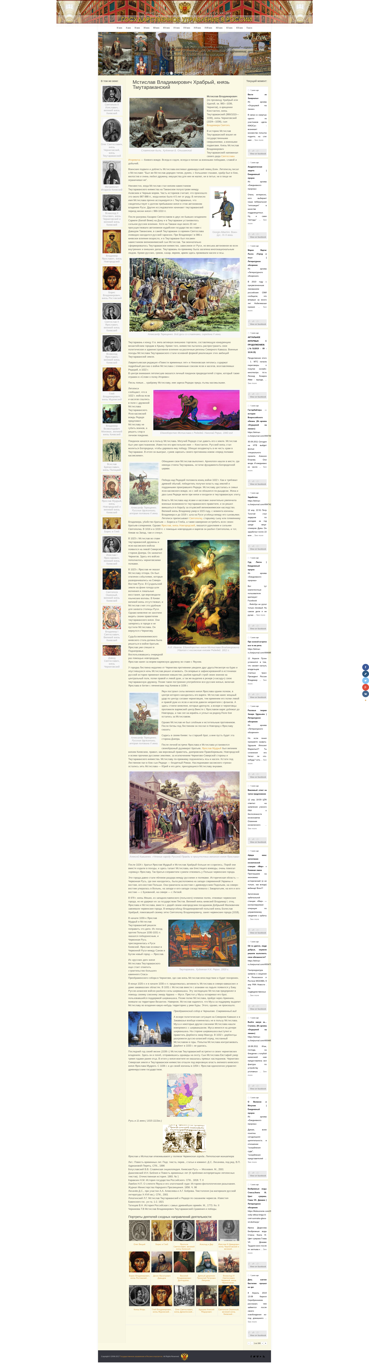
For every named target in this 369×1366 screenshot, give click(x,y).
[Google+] (365, 687)
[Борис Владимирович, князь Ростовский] (112, 279)
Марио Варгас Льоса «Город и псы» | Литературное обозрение (257, 257)
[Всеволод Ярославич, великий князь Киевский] (112, 344)
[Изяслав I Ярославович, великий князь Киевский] (112, 545)
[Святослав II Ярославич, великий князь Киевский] (112, 312)
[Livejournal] (365, 674)
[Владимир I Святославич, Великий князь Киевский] (112, 618)
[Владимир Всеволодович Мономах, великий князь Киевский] (112, 414)
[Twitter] (254, 1356)
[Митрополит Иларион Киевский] (112, 173)
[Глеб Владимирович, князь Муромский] (112, 380)
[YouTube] (260, 1356)
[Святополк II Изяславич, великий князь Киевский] (112, 95)
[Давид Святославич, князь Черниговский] (112, 651)
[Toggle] (365, 700)
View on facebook (258, 153)
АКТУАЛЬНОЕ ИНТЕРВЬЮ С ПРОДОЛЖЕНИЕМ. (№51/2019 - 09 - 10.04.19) (257, 344)
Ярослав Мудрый (211, 748)
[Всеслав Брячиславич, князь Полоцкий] (112, 451)
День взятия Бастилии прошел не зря (257, 1283)
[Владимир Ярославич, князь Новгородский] (112, 242)
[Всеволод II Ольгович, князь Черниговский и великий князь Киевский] (112, 204)
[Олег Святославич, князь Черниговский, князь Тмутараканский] (112, 131)
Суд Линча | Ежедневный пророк (257, 566)
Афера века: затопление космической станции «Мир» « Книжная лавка (257, 862)
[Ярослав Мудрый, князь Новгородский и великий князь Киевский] (112, 488)
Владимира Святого (218, 125)
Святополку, (196, 518)
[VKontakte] (365, 694)
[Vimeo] (257, 1356)
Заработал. (253, 497)
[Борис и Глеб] (112, 524)
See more (258, 140)
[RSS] (264, 1356)
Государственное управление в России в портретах (141, 1356)
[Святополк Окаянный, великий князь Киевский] (112, 580)
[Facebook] (251, 1356)
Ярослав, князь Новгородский (178, 525)
